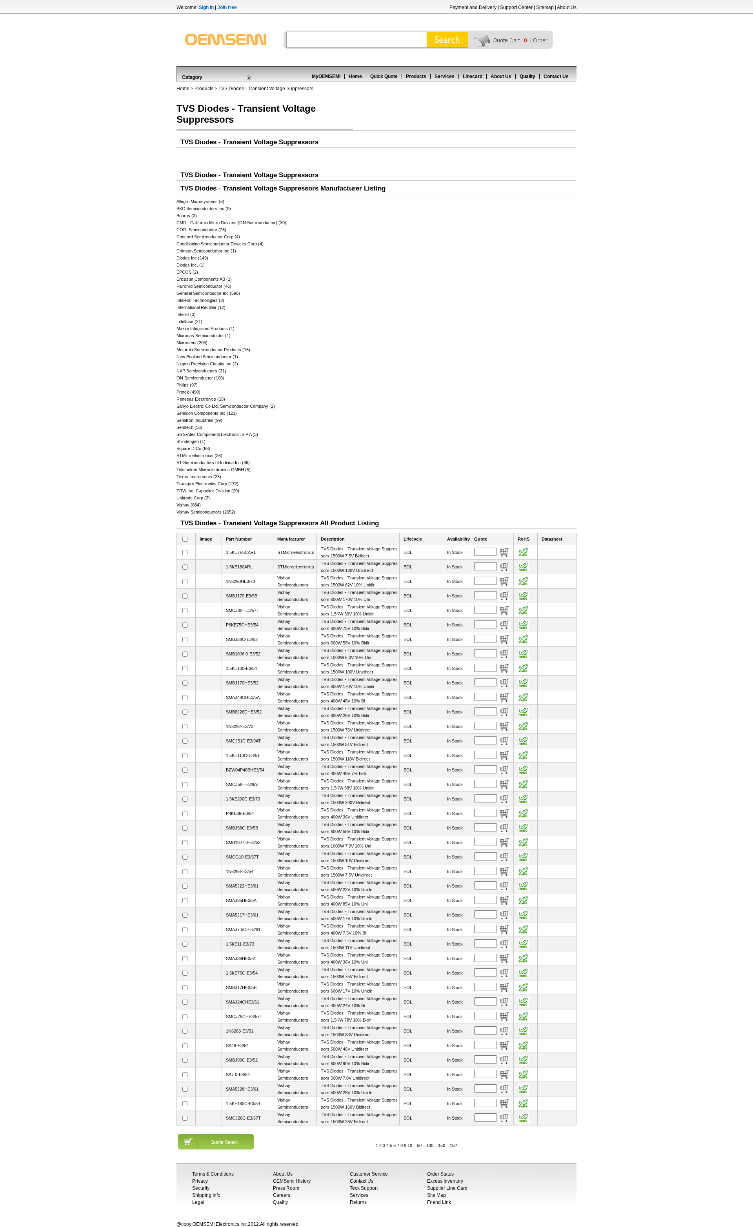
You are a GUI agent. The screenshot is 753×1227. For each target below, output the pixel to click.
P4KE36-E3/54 (240, 813)
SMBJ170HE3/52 (242, 683)
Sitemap (545, 7)
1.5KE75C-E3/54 (242, 973)
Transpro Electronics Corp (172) (207, 483)
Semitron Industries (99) (199, 420)
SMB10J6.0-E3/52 (243, 654)
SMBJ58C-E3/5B (242, 828)
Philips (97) (187, 385)
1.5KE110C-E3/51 (243, 755)
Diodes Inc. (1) (190, 265)
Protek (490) (188, 392)
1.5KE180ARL (239, 566)
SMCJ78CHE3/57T (244, 1016)
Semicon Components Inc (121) (206, 413)
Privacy (200, 1181)
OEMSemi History (292, 1181)
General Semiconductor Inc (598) (208, 293)
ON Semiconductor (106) (200, 378)
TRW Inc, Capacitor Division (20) (207, 490)
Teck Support (364, 1188)
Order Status (440, 1174)
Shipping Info (206, 1195)
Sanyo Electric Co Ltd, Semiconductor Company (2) (225, 406)
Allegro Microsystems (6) (200, 201)
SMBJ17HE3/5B (241, 987)
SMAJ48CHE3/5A (243, 697)
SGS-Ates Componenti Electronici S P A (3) (217, 434)
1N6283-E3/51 (239, 1031)
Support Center (516, 7)
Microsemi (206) (191, 342)
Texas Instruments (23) (198, 476)
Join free (227, 7)
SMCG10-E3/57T (242, 857)
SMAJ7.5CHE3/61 (243, 929)
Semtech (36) (189, 427)
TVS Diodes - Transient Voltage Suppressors (265, 88)
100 (429, 1145)
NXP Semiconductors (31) (201, 370)
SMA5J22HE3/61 (242, 886)
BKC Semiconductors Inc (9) (203, 208)
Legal (198, 1202)
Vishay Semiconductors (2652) (205, 512)
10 (409, 1145)
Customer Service (369, 1174)
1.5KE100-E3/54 (241, 668)
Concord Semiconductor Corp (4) (208, 236)
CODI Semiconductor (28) (201, 229)
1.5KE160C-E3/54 (243, 1103)
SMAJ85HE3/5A (241, 900)
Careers (281, 1195)
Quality (527, 76)
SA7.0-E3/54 (238, 1074)
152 (453, 1145)
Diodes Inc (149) (192, 258)
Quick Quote (384, 76)
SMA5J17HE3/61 (242, 915)
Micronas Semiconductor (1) (203, 335)
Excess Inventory (445, 1181)
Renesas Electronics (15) (200, 399)
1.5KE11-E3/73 (240, 944)
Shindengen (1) (191, 441)
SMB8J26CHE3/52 (244, 712)
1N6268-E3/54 (239, 871)
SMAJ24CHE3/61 (242, 1002)
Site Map (436, 1195)
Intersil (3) (186, 314)
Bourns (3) (186, 215)
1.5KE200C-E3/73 (243, 799)
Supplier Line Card (447, 1188)
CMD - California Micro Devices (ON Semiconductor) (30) (231, 222)
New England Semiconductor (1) (207, 356)
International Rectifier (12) (201, 307)
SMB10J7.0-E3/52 (243, 842)
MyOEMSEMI (326, 76)
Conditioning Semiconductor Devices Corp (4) (220, 243)
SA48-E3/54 (237, 1045)
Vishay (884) (188, 505)
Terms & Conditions (213, 1174)
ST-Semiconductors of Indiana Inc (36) (213, 462)
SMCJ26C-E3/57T (243, 1118)
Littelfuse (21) (189, 321)
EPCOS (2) (187, 272)
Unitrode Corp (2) (193, 498)
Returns (358, 1202)
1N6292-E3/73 (239, 726)
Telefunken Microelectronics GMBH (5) (213, 469)
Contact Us (556, 76)
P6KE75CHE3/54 (242, 625)
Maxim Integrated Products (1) (205, 328)
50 (419, 1145)
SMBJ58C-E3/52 (242, 639)
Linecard (472, 76)
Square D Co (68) (193, 448)
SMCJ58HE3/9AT (242, 784)
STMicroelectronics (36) (199, 455)
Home (355, 76)
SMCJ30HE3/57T (242, 610)
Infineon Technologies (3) (200, 300)
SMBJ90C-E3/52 (242, 1060)
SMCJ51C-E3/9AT (243, 741)
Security (200, 1188)
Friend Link (439, 1202)
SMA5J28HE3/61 (242, 1089)
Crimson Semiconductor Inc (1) (206, 251)
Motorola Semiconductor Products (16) (213, 349)
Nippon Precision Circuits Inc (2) (207, 363)
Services (445, 76)
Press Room (286, 1188)
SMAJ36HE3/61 (241, 958)
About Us (567, 7)
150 (441, 1145)
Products (416, 76)
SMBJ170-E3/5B (241, 596)
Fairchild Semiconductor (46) (203, 286)
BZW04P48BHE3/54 (245, 770)
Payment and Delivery (473, 7)
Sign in (206, 7)
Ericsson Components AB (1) (204, 279)
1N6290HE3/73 (240, 581)
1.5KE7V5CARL (241, 552)
